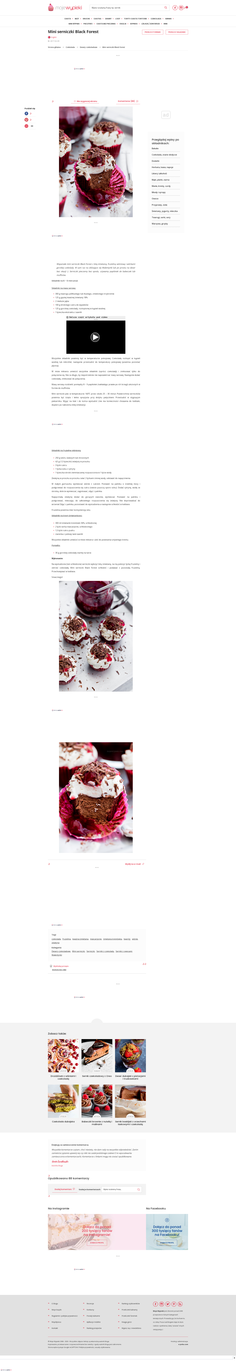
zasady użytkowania (102, 1347)
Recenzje (90, 1303)
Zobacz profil (97, 1243)
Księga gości (127, 1322)
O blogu (55, 1303)
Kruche (86, 18)
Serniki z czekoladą (105, 951)
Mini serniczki (78, 951)
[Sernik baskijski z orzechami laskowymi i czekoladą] (130, 1101)
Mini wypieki (74, 24)
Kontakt (55, 1328)
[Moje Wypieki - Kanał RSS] (180, 1304)
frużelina (66, 939)
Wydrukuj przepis (61, 966)
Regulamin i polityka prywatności (65, 1316)
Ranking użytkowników (131, 1303)
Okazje (122, 24)
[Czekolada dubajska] (63, 1101)
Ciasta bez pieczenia (106, 24)
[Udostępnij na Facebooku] (27, 113)
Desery (108, 18)
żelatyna (55, 942)
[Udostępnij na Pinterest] (27, 120)
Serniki (168, 18)
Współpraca (56, 1322)
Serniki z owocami (124, 951)
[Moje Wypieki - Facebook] (175, 7)
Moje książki (56, 1310)
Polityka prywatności (86, 1347)
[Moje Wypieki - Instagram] (181, 7)
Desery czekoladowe (88, 47)
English (54, 37)
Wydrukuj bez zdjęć (59, 970)
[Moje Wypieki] (65, 7)
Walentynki (57, 955)
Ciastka (97, 18)
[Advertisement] (118, 62)
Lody (117, 18)
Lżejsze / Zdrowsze (150, 24)
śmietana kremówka (112, 939)
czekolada (56, 939)
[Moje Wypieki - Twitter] (167, 1304)
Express (134, 24)
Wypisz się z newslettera (131, 1328)
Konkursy (90, 1310)
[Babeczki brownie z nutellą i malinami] (96, 1101)
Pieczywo (88, 24)
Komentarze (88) (126, 101)
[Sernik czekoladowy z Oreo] (96, 1055)
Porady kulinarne (93, 1316)
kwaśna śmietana (80, 939)
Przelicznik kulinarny (129, 1310)
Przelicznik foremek (129, 1316)
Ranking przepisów (94, 1328)
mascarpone (96, 939)
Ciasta (67, 18)
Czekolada (156, 18)
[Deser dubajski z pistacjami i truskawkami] (130, 1055)
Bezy (77, 18)
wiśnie (135, 939)
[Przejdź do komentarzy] (27, 126)
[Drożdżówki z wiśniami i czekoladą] (63, 1055)
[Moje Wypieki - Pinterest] (173, 1304)
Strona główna (54, 47)
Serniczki (91, 951)
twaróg (127, 939)
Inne (165, 24)
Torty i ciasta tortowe (135, 18)
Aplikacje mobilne (94, 1322)
